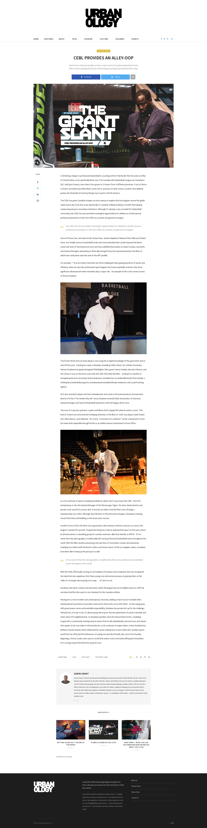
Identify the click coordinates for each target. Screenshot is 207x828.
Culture (104, 39)
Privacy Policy (136, 786)
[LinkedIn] (38, 194)
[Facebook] (38, 182)
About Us (134, 780)
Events (135, 39)
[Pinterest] (145, 657)
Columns (119, 39)
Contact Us (134, 798)
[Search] (172, 39)
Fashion (88, 39)
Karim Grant (81, 673)
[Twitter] (38, 188)
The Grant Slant (103, 51)
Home (36, 39)
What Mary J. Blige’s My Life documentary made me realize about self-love (136, 744)
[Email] (38, 200)
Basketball (62, 657)
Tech (74, 39)
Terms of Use (135, 792)
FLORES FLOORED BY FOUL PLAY (103, 742)
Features (48, 39)
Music (62, 39)
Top (172, 823)
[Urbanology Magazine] (103, 18)
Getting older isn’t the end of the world (71, 743)
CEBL (74, 657)
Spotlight (86, 657)
